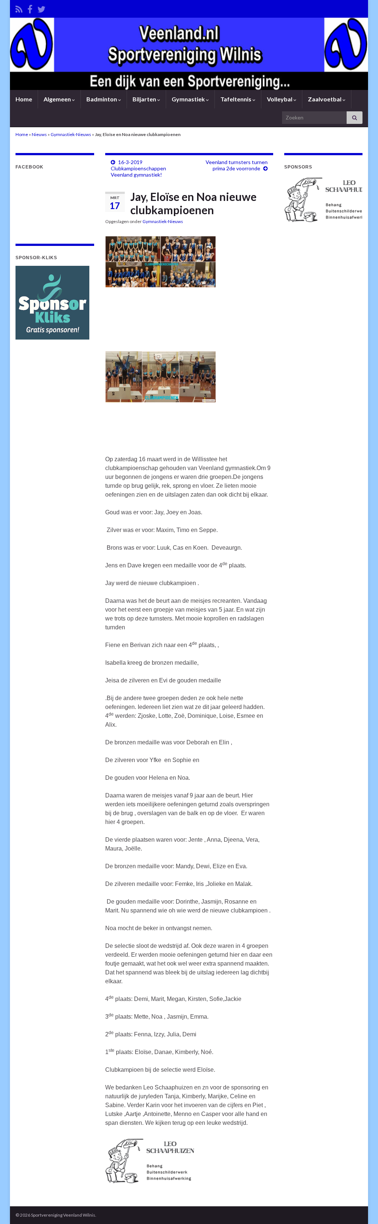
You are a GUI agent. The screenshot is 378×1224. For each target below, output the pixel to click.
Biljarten (145, 98)
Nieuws (39, 134)
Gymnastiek (189, 98)
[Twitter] (41, 8)
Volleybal (280, 98)
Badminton (102, 98)
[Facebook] (29, 8)
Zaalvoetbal (325, 98)
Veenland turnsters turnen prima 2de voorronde (237, 165)
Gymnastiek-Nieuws (71, 134)
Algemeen (58, 98)
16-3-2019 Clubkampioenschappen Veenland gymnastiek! (138, 168)
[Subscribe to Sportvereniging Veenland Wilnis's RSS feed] (19, 8)
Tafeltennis (236, 98)
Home (24, 98)
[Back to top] (361, 1207)
